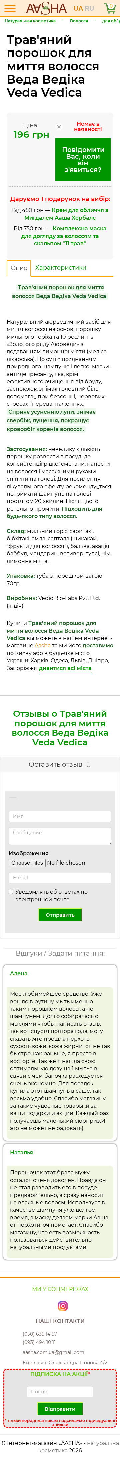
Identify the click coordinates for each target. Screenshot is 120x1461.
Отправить (60, 915)
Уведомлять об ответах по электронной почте (51, 895)
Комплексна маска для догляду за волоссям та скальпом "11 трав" (64, 236)
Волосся (79, 20)
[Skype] (55, 1305)
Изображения (29, 853)
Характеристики (60, 267)
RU (89, 8)
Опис (19, 268)
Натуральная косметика (30, 20)
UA (79, 8)
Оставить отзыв (55, 764)
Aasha (43, 645)
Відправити (60, 1409)
